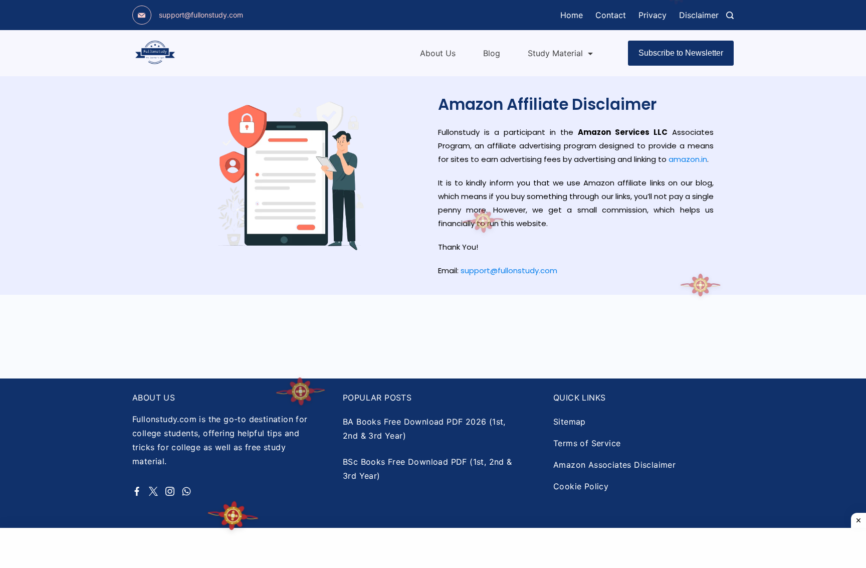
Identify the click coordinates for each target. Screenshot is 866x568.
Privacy (652, 15)
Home (571, 15)
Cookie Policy (580, 486)
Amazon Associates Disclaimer (614, 465)
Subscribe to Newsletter (680, 53)
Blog (491, 53)
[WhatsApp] (186, 491)
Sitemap (569, 422)
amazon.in (688, 159)
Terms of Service (586, 443)
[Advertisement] (433, 547)
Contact (610, 15)
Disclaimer (699, 15)
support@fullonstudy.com (201, 15)
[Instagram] (169, 491)
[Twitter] (153, 491)
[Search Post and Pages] (730, 15)
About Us (438, 53)
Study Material (555, 53)
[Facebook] (136, 491)
